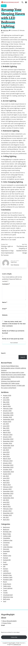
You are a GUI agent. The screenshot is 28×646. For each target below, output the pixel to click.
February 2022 (7, 509)
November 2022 (8, 493)
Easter (5, 553)
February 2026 (7, 408)
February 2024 (7, 461)
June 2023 (6, 478)
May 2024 (6, 454)
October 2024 (7, 443)
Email (4, 309)
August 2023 (7, 474)
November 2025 (8, 415)
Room (5, 582)
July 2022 (6, 500)
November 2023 (8, 467)
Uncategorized (8, 595)
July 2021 (6, 517)
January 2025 (7, 437)
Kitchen (5, 569)
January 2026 (7, 411)
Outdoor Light (7, 577)
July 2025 (6, 424)
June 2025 (6, 426)
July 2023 (6, 476)
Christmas (6, 542)
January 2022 (7, 511)
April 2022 (6, 504)
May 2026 (6, 402)
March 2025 (7, 432)
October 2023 (7, 469)
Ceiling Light (7, 536)
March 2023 (7, 485)
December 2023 (8, 465)
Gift (4, 566)
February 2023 (7, 487)
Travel (5, 590)
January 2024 (7, 463)
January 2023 (7, 489)
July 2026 (6, 398)
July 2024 (6, 450)
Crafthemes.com (17, 644)
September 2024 (8, 445)
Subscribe (14, 637)
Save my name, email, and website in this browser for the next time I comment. (14, 324)
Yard (4, 601)
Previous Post (4, 244)
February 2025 (7, 435)
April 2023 (6, 482)
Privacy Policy (6, 623)
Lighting (5, 571)
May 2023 (6, 480)
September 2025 (8, 419)
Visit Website (15, 265)
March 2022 (7, 506)
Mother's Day (7, 575)
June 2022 (6, 502)
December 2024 (8, 439)
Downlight (6, 551)
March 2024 (7, 459)
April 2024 (6, 456)
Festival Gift (7, 560)
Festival (5, 558)
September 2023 (8, 472)
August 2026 (7, 395)
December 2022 (8, 491)
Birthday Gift (7, 532)
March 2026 (7, 406)
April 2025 (6, 430)
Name (4, 302)
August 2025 (7, 421)
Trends (5, 593)
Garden (5, 564)
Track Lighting (7, 588)
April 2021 (6, 520)
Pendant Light (7, 579)
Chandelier (6, 538)
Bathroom (6, 527)
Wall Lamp (6, 599)
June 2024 (6, 452)
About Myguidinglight (9, 621)
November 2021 (8, 513)
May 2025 (6, 428)
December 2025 (8, 413)
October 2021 (7, 515)
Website (4, 315)
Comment (6, 284)
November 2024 (8, 441)
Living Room (7, 573)
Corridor (6, 545)
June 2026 (6, 400)
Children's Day (7, 540)
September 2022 (8, 498)
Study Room (7, 584)
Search (3, 353)
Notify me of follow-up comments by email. (13, 332)
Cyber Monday (7, 547)
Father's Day (7, 555)
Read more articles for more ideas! (10, 632)
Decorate (6, 549)
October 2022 (7, 496)
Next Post (24, 244)
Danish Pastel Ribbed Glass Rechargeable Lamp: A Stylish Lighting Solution (13, 368)
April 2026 (6, 404)
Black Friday (7, 534)
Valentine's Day (8, 597)
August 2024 (7, 448)
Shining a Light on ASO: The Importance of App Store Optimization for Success (7, 250)
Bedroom (6, 529)
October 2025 (7, 417)
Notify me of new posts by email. (13, 339)
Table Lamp (7, 586)
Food (4, 6)
